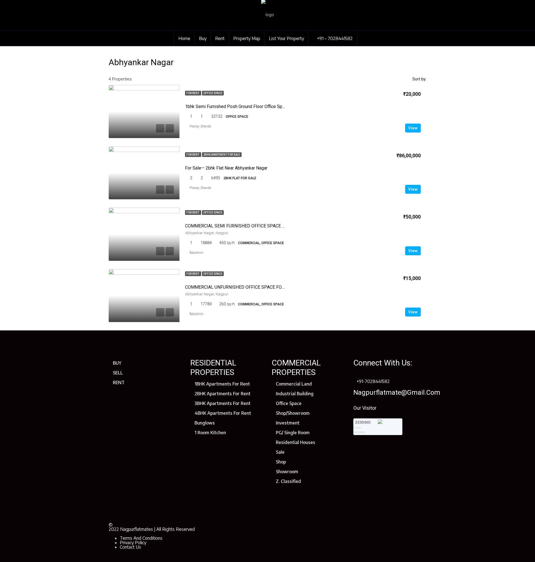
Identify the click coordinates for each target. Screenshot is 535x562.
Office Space (212, 93)
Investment (288, 423)
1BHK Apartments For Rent (222, 384)
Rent (220, 38)
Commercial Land (294, 384)
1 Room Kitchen (210, 432)
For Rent (193, 93)
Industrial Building (294, 393)
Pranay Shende (200, 126)
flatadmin (196, 253)
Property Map (246, 38)
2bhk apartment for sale (221, 154)
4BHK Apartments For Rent (222, 413)
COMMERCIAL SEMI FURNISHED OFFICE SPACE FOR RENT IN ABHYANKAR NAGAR (267, 226)
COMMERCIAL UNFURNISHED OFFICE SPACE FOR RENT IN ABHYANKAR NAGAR (264, 287)
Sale (280, 452)
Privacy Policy (133, 542)
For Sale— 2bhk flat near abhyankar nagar (226, 168)
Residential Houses (295, 442)
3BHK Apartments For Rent (222, 403)
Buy (202, 38)
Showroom (287, 471)
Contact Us (130, 547)
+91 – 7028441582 (334, 38)
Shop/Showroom (293, 413)
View (413, 128)
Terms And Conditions (141, 538)
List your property (286, 38)
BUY (117, 363)
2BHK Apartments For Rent (222, 393)
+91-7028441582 (373, 381)
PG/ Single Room (293, 432)
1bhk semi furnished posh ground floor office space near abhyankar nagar (259, 106)
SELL (118, 373)
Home (184, 38)
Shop (281, 462)
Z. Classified (288, 481)
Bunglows (204, 423)
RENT (119, 382)
